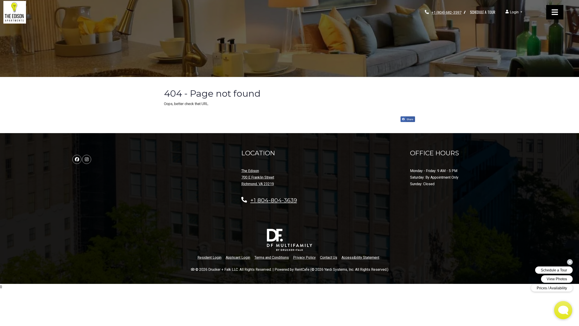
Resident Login (209, 257)
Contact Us (328, 257)
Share (409, 119)
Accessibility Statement (360, 257)
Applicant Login (238, 257)
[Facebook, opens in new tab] (76, 159)
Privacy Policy (304, 257)
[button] (513, 12)
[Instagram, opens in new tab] (86, 159)
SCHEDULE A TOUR (482, 12)
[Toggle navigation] (554, 12)
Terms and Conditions (271, 257)
